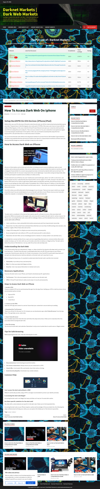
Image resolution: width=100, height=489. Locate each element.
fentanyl (88, 198)
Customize (10, 483)
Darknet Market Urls (37, 27)
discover (74, 195)
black (73, 186)
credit (83, 189)
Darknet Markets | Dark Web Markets (20, 12)
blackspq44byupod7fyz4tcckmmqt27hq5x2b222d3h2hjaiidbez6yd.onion (45, 82)
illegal (91, 201)
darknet (74, 192)
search (79, 212)
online (84, 209)
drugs (80, 195)
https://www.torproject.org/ (53, 43)
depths (87, 192)
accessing (80, 183)
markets (80, 206)
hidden (86, 201)
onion (73, 209)
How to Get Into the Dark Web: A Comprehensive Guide (14, 434)
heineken (79, 201)
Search (73, 106)
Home (4, 27)
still (89, 212)
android (87, 183)
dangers (90, 189)
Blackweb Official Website (78, 139)
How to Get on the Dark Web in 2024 (56, 434)
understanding (81, 215)
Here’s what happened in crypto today (82, 157)
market (74, 206)
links (90, 204)
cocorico (91, 186)
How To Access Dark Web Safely (13, 416)
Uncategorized (8, 106)
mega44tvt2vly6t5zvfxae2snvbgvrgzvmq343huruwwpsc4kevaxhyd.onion (45, 86)
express (81, 198)
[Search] (80, 27)
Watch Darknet (92, 27)
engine (86, 195)
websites (74, 218)
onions (79, 209)
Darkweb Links (12, 27)
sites (84, 212)
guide (73, 201)
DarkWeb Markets (51, 487)
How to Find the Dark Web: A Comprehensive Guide (35, 434)
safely (73, 212)
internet (74, 204)
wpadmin (7, 114)
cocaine (84, 186)
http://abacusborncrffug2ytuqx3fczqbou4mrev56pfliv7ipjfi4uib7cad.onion (45, 61)
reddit (89, 209)
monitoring (88, 206)
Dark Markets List (24, 27)
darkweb (80, 192)
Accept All (30, 483)
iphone (14, 412)
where (80, 218)
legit (85, 204)
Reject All (20, 483)
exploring (74, 198)
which (86, 218)
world (91, 218)
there (73, 215)
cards (78, 186)
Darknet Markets (50, 27)
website (89, 215)
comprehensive (76, 189)
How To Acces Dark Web (59, 416)
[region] (20, 478)
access (9, 412)
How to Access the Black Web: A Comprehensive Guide (61, 465)
